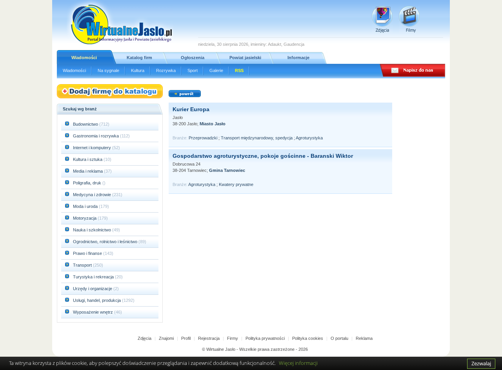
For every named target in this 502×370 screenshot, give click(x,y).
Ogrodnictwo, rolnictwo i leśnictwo (105, 241)
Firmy (232, 338)
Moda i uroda (86, 206)
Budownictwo (86, 124)
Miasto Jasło (213, 123)
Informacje (298, 57)
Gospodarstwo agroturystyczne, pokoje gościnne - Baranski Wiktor (263, 156)
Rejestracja (209, 338)
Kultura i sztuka (88, 159)
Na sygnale (108, 70)
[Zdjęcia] (382, 19)
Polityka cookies (307, 338)
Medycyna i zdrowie (92, 194)
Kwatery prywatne (236, 184)
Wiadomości (84, 57)
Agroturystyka (309, 137)
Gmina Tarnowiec (227, 170)
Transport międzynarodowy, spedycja (257, 137)
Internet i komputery (92, 147)
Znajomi (166, 338)
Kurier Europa (191, 109)
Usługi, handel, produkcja (97, 300)
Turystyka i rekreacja (94, 276)
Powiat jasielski (245, 57)
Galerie (216, 70)
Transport (83, 265)
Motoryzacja (85, 218)
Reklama (364, 338)
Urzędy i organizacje (93, 288)
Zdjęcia (144, 338)
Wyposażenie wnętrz (93, 312)
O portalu (339, 338)
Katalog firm (139, 57)
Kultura (137, 70)
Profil (186, 338)
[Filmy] (409, 19)
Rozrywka (166, 70)
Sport (192, 70)
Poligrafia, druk (87, 182)
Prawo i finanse (88, 253)
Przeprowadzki (203, 137)
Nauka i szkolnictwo (92, 229)
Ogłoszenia (192, 57)
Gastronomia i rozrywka (96, 136)
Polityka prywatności (265, 338)
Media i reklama (88, 171)
